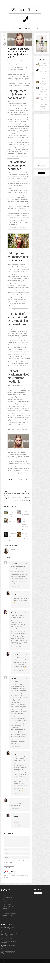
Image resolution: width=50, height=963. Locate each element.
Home (13, 28)
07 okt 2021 (13, 525)
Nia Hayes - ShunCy (6, 938)
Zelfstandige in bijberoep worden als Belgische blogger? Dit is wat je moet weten (43, 103)
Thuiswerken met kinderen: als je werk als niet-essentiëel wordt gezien (8, 941)
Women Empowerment (16, 64)
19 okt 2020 (26, 538)
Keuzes (26, 60)
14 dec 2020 (13, 540)
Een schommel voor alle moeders (12, 513)
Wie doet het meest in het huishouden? (25, 535)
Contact (35, 28)
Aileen (13, 801)
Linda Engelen (15, 563)
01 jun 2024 (13, 516)
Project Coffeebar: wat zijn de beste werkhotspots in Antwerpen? (43, 91)
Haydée (13, 549)
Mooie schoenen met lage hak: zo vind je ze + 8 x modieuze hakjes (9, 899)
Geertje (3, 951)
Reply (26, 563)
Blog (20, 28)
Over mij (27, 28)
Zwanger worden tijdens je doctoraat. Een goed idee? (8, 947)
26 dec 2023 (26, 514)
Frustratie (11, 60)
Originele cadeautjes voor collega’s (43, 65)
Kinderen (9, 62)
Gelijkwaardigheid (19, 60)
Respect (22, 62)
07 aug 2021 (26, 530)
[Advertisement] (41, 135)
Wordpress (46, 961)
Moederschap (16, 62)
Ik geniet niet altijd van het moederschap (12, 521)
